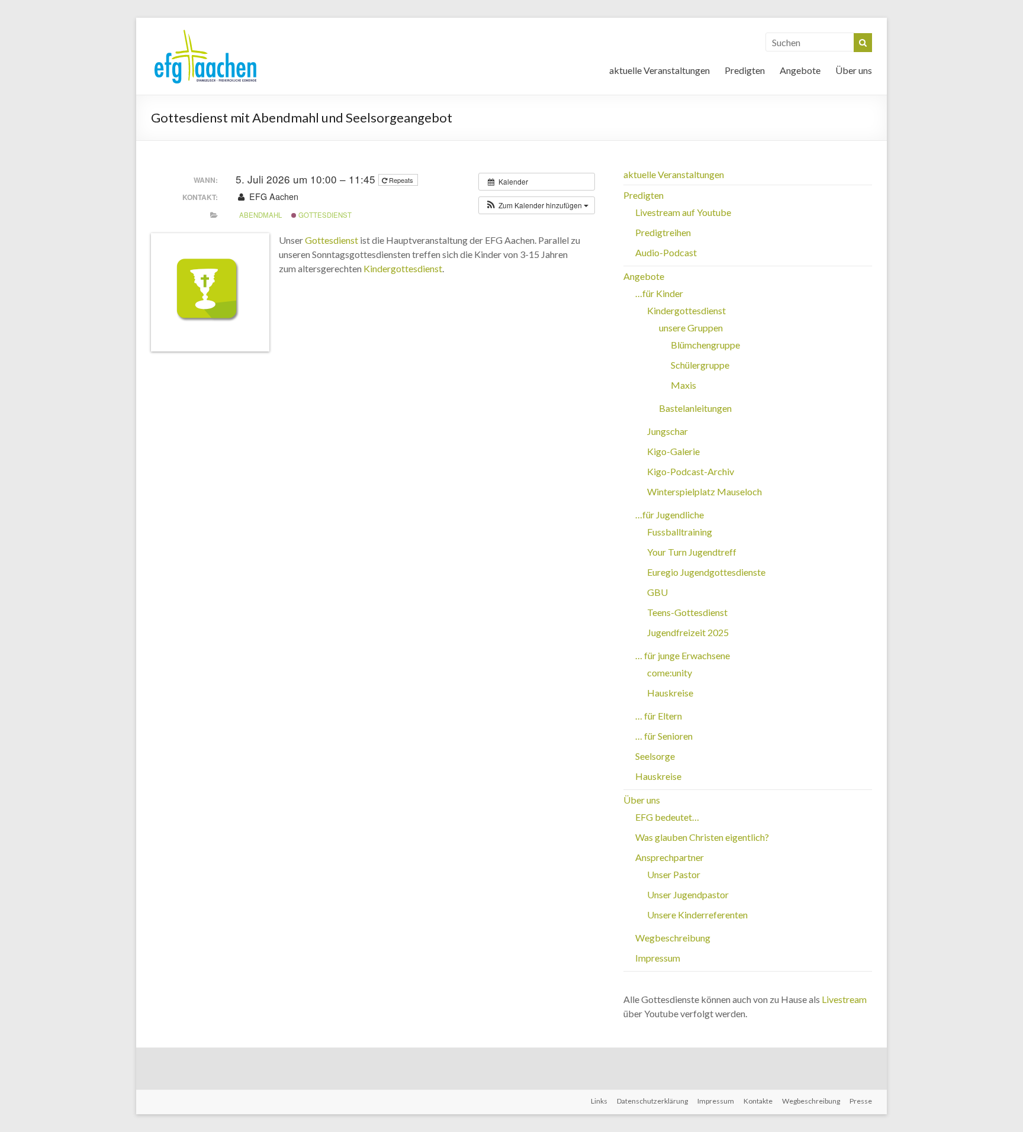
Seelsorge (655, 756)
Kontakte (758, 1100)
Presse (861, 1100)
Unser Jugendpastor (688, 894)
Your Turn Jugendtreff (691, 551)
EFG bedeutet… (667, 817)
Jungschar (667, 431)
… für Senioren (664, 735)
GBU (657, 592)
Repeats (401, 180)
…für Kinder (659, 293)
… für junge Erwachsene (682, 655)
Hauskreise (670, 692)
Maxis (683, 385)
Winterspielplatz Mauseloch (704, 491)
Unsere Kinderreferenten (697, 914)
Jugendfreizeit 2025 (688, 632)
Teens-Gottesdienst (687, 612)
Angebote (800, 70)
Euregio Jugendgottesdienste (706, 572)
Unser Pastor (673, 874)
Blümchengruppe (705, 344)
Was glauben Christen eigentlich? (702, 837)
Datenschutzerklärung (652, 1100)
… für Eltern (658, 715)
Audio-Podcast (666, 252)
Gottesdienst (324, 215)
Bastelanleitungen (695, 408)
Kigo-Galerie (673, 451)
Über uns (853, 70)
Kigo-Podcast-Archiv (690, 471)
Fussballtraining (679, 531)
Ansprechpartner (669, 857)
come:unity (669, 672)
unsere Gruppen (691, 327)
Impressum (657, 957)
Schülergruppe (700, 364)
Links (599, 1100)
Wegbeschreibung (672, 937)
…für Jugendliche (669, 514)
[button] (536, 205)
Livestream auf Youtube (683, 212)
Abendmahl (260, 215)
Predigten (745, 70)
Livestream (844, 999)
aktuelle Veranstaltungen (659, 70)
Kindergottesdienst (402, 268)
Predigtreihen (663, 232)
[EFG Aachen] (205, 32)
